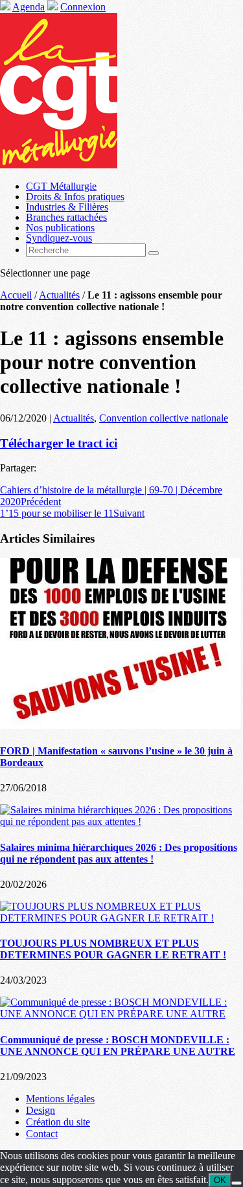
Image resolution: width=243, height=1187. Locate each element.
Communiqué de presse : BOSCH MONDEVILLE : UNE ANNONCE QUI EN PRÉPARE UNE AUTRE (117, 1045)
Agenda (28, 6)
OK (220, 1180)
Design (40, 1110)
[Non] (236, 1183)
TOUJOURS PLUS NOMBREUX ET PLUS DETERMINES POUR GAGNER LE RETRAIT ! (113, 949)
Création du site (58, 1121)
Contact (42, 1133)
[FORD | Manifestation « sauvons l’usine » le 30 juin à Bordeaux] (120, 725)
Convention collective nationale (163, 418)
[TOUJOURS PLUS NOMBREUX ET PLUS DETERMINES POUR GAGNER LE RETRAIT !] (121, 917)
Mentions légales (60, 1098)
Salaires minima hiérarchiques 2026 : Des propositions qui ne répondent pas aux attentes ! (118, 853)
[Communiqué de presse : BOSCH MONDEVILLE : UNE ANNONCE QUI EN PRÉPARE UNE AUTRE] (121, 1013)
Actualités (59, 294)
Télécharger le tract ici (58, 443)
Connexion (83, 6)
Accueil (16, 294)
